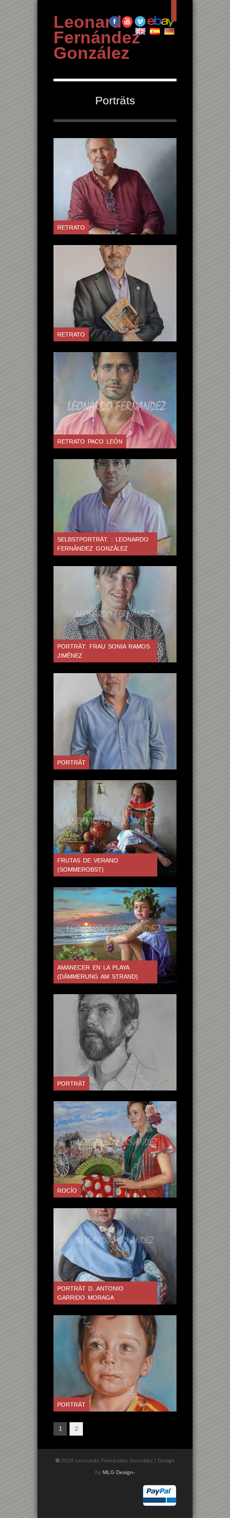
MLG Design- (119, 1472)
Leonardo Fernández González (96, 37)
